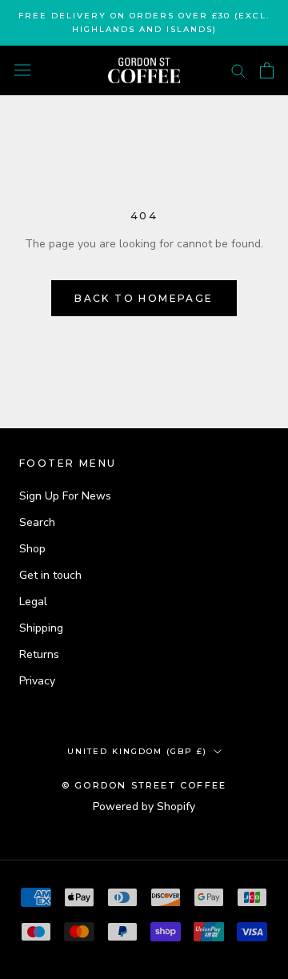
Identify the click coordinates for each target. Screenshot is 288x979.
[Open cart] (267, 70)
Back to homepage (143, 298)
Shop (32, 548)
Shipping (41, 628)
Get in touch (50, 575)
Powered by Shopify (144, 806)
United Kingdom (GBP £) (137, 751)
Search (37, 522)
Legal (33, 601)
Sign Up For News (65, 496)
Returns (39, 654)
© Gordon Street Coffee (144, 785)
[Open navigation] (22, 70)
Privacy (37, 680)
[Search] (238, 70)
